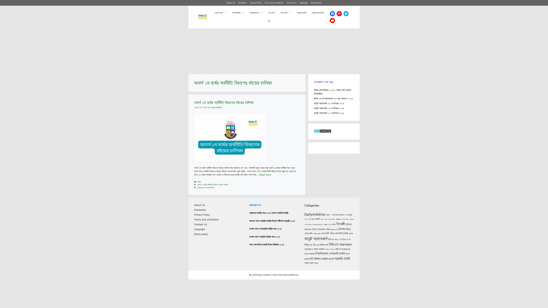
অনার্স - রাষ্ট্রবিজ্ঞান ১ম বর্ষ (338, 219)
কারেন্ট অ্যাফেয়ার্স (318, 12)
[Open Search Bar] (269, 21)
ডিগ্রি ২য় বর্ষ (346, 239)
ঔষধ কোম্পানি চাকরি (339, 233)
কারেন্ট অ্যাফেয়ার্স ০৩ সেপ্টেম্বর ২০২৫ (329, 113)
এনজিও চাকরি (317, 234)
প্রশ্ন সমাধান (319, 249)
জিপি (333, 240)
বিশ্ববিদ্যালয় (254, 12)
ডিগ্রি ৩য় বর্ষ (309, 244)
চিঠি (329, 239)
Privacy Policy (256, 3)
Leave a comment (205, 187)
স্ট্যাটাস (316, 263)
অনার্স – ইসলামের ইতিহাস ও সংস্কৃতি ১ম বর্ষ (319, 225)
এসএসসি (271, 12)
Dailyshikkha (314, 214)
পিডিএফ (333, 244)
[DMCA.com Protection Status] (322, 131)
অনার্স (199, 182)
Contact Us (292, 3)
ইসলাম (341, 229)
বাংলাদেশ (332, 249)
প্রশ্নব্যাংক (308, 249)
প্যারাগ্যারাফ (345, 244)
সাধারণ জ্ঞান (219, 12)
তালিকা (322, 244)
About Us (231, 3)
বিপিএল (338, 249)
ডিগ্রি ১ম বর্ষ (338, 240)
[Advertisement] (274, 50)
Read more (265, 174)
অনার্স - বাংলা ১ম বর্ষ (326, 219)
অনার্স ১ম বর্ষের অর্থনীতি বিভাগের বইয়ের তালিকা (224, 102)
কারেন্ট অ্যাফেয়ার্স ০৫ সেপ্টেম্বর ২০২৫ (329, 103)
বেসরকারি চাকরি (337, 253)
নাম (326, 244)
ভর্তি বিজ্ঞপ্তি (236, 12)
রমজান (325, 259)
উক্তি (348, 229)
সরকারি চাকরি (301, 12)
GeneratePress (291, 274)
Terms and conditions (274, 3)
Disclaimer (242, 3)
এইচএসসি (284, 12)
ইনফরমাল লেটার (324, 229)
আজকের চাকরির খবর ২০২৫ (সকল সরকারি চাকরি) (268, 212)
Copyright (303, 3)
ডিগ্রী (317, 245)
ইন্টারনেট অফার (334, 230)
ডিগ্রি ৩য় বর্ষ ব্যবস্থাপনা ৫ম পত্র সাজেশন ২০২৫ (333, 98)
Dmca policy (316, 3)
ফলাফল (327, 249)
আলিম (334, 224)
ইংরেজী (340, 224)
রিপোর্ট (331, 258)
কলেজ (351, 233)
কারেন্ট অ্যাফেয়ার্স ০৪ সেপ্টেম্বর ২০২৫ (329, 108)
